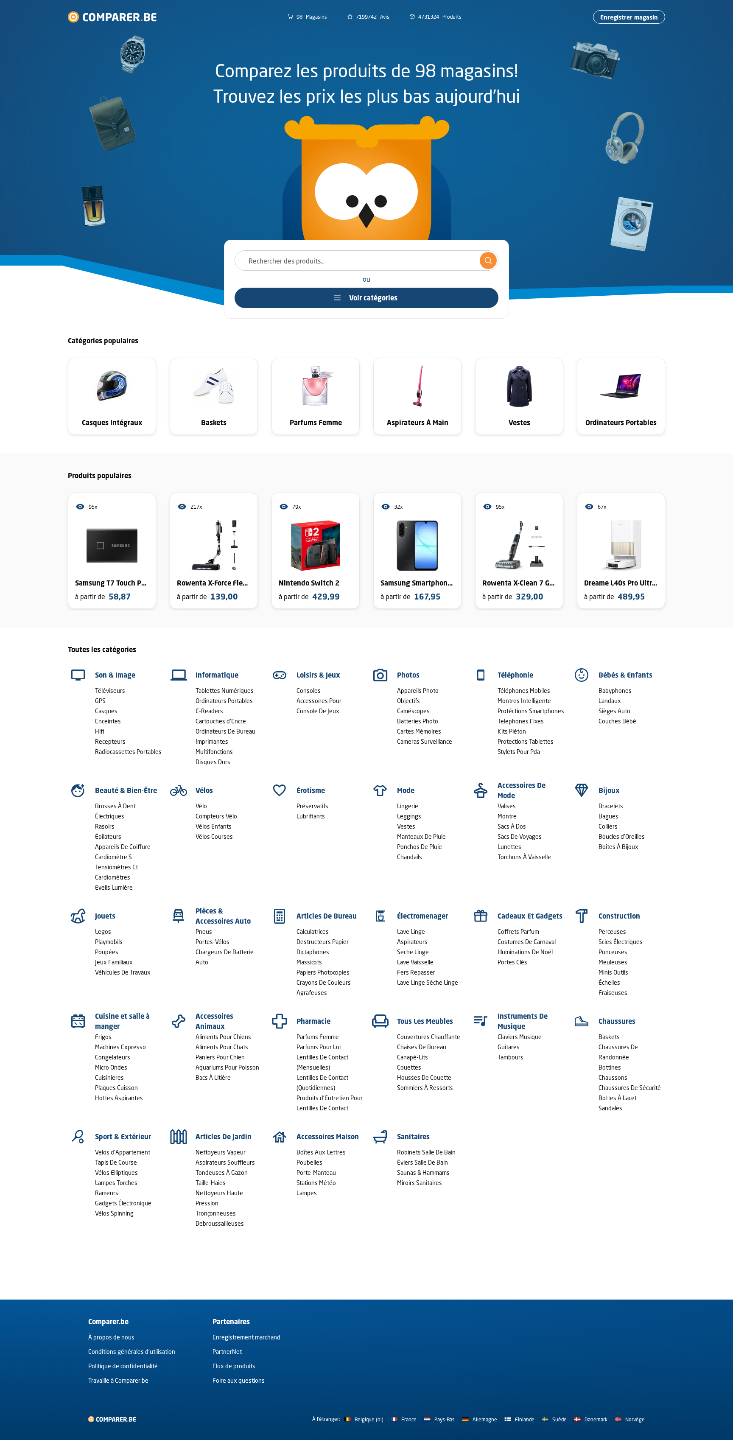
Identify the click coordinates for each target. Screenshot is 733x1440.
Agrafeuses (312, 992)
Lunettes (509, 846)
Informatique (217, 675)
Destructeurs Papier (323, 941)
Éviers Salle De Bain (422, 1162)
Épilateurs (108, 836)
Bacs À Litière (213, 1077)
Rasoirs (105, 826)
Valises (507, 806)
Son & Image (115, 675)
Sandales (610, 1108)
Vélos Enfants (214, 826)
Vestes (406, 826)
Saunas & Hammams (423, 1172)
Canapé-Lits (412, 1057)
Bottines (610, 1067)
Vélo (201, 806)
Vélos (204, 790)
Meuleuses (613, 962)
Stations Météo (316, 1182)
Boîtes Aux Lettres (321, 1152)
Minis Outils (613, 972)
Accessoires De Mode (522, 790)
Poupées (106, 951)
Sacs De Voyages (520, 836)
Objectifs (408, 700)
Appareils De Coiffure (123, 846)
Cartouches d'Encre (221, 721)
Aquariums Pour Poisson (227, 1067)
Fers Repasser (416, 972)
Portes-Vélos (212, 941)
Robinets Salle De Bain (426, 1152)
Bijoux (609, 790)
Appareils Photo (418, 690)
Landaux (610, 700)
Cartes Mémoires (419, 731)
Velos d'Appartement (122, 1152)
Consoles (309, 690)
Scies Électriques (621, 941)
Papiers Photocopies (323, 972)
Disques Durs (213, 761)
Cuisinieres (109, 1077)
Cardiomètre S (113, 856)
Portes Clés (512, 962)
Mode (405, 790)
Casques (106, 710)
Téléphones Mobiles (524, 690)
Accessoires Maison (328, 1136)
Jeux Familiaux (114, 962)
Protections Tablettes (526, 741)
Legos (103, 931)
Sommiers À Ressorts (425, 1087)
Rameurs (106, 1192)
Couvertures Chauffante (428, 1036)
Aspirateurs (412, 941)
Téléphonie (515, 675)
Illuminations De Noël (525, 951)
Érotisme (311, 790)
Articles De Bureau (327, 916)
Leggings (409, 816)
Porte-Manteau (316, 1172)
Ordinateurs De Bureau (225, 731)
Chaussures (617, 1021)
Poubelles (309, 1162)
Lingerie (407, 806)
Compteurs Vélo (216, 816)
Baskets (609, 1036)
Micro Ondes (111, 1067)
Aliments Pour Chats (222, 1047)
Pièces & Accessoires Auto (223, 916)
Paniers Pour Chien (220, 1057)
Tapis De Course (116, 1162)
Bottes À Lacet (618, 1097)
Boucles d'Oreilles (622, 836)
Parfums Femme (318, 1036)
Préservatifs (312, 806)
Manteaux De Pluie (421, 836)
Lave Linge (411, 931)
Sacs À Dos (512, 826)
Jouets (105, 916)
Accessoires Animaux (214, 1021)
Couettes (409, 1067)
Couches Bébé (617, 721)
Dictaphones (313, 951)
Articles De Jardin (224, 1136)
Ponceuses (613, 951)
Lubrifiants (311, 816)
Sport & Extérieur (123, 1136)
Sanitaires (413, 1136)
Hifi (99, 731)
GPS (100, 700)
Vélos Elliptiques (116, 1172)
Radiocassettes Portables (128, 751)
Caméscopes (413, 710)
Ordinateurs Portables (224, 700)
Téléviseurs (110, 690)
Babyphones (615, 690)
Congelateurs (112, 1057)
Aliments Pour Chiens (223, 1036)
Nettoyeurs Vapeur (221, 1152)
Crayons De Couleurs (324, 982)
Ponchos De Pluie (419, 846)
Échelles (609, 982)
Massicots (309, 962)
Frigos (103, 1036)
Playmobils (109, 941)
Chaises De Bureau (421, 1047)
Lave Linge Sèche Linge (427, 982)
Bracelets (611, 806)
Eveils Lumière (114, 887)
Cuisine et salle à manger (122, 1021)
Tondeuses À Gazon (222, 1172)
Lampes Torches (116, 1182)
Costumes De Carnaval (527, 941)
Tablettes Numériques (225, 690)
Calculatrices (313, 931)
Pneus (204, 931)
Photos (408, 675)
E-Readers (209, 710)
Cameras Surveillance (424, 741)
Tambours (510, 1057)
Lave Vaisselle (415, 962)
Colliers (608, 826)
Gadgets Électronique (123, 1203)
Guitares (509, 1047)
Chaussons (613, 1077)
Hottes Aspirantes (119, 1097)
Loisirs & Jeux (318, 675)
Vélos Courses (214, 836)
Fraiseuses (613, 992)
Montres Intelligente (524, 700)
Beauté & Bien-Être (126, 790)
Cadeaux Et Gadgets (530, 916)
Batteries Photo (417, 721)
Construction (619, 916)
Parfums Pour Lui (319, 1047)
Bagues (608, 816)
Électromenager (422, 916)
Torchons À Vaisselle (524, 856)
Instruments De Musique (523, 1021)
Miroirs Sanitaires (419, 1182)
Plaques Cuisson (116, 1087)
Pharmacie (313, 1021)
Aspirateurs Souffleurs (225, 1162)
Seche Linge (413, 951)
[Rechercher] (488, 260)
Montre (507, 816)
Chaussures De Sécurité (630, 1087)
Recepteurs (110, 741)
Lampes (307, 1192)
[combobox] (366, 260)
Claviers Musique (520, 1036)
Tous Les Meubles (425, 1021)
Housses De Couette (424, 1077)
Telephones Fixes (521, 721)
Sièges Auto (614, 710)
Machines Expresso (120, 1047)
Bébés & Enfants (625, 675)
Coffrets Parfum (518, 931)
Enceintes (108, 721)
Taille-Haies (211, 1182)
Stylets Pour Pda (519, 751)
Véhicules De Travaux (123, 972)
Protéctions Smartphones (531, 710)
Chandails (409, 856)
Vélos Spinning (114, 1213)
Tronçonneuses (216, 1213)
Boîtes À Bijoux (618, 846)
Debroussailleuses (220, 1223)
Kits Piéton (512, 731)
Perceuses (612, 931)
